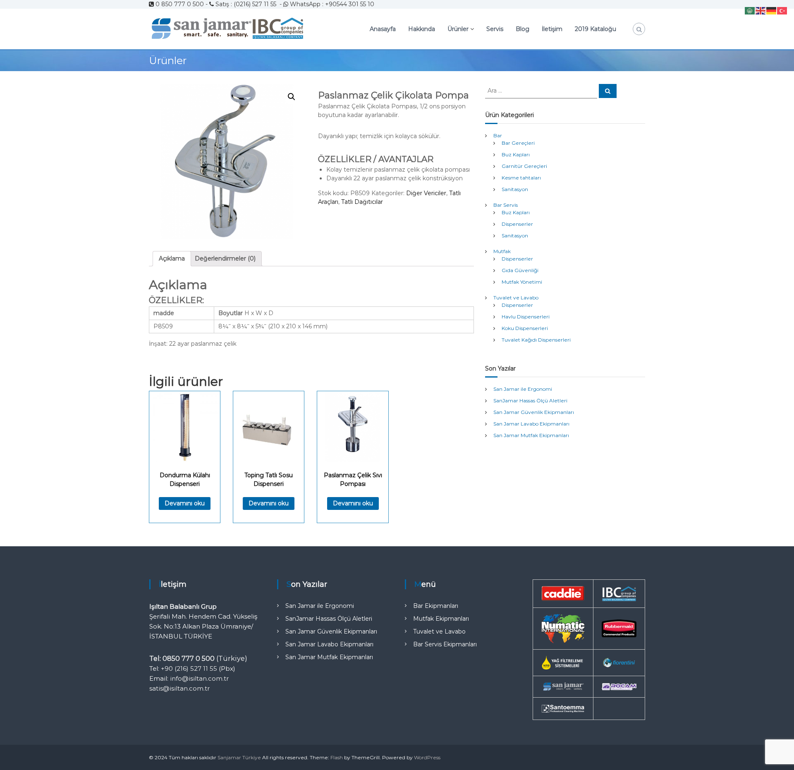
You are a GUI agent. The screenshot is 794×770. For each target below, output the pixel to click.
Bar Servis (505, 205)
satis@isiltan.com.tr (179, 688)
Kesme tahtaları (521, 178)
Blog (522, 29)
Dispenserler (517, 224)
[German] (771, 10)
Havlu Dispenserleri (526, 316)
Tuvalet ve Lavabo (515, 297)
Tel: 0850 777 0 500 (182, 658)
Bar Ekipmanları (435, 606)
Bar (497, 135)
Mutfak (502, 251)
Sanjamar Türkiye (239, 757)
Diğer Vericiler (426, 193)
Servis (494, 29)
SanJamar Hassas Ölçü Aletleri (530, 400)
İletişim (552, 29)
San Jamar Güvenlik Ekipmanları (533, 412)
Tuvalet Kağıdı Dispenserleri (536, 340)
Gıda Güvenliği (520, 270)
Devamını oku (185, 503)
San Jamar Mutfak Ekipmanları (531, 435)
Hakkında (421, 29)
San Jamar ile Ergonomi (522, 389)
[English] (761, 10)
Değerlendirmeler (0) (225, 258)
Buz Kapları (516, 154)
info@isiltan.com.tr (199, 678)
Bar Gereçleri (518, 143)
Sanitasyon (515, 189)
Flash (336, 757)
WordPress (427, 757)
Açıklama (172, 258)
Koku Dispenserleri (525, 328)
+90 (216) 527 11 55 (189, 668)
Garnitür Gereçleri (524, 166)
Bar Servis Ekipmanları (445, 644)
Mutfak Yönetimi (522, 282)
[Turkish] (782, 10)
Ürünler (458, 29)
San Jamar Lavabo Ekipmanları (531, 424)
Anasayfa (383, 29)
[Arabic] (750, 10)
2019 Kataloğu (595, 29)
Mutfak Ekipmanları (441, 618)
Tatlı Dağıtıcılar (362, 202)
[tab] (172, 258)
